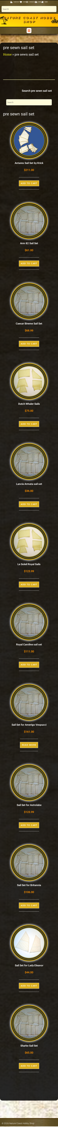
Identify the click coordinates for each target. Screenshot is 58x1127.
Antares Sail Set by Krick (29, 163)
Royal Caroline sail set (29, 644)
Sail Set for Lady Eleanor (29, 965)
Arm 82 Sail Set (29, 243)
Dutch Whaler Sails (29, 403)
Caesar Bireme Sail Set (29, 323)
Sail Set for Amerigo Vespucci (29, 724)
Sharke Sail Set (29, 1045)
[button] (29, 30)
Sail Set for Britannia (29, 885)
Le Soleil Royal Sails (29, 564)
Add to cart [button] (29, 183)
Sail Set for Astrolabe (29, 805)
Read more (29, 744)
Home (7, 54)
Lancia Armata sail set (29, 483)
